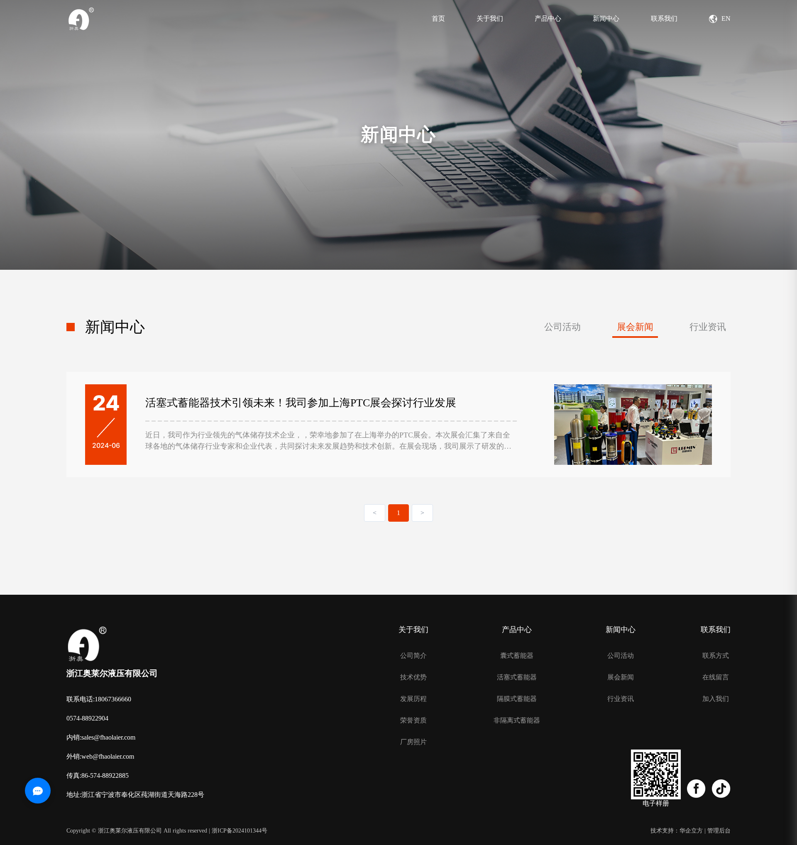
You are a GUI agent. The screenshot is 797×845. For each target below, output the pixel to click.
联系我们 (664, 18)
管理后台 (719, 831)
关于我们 (490, 18)
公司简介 (413, 655)
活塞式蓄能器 (517, 677)
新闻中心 (606, 18)
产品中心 (548, 18)
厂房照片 (413, 742)
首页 (438, 18)
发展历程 (413, 699)
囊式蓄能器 (516, 655)
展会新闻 (635, 327)
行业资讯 (707, 327)
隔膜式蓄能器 (517, 699)
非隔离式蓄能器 (517, 720)
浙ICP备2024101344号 (239, 831)
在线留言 (715, 677)
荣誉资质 (413, 720)
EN (726, 18)
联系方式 (715, 655)
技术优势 (413, 677)
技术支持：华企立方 (676, 831)
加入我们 (715, 699)
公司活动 (562, 327)
